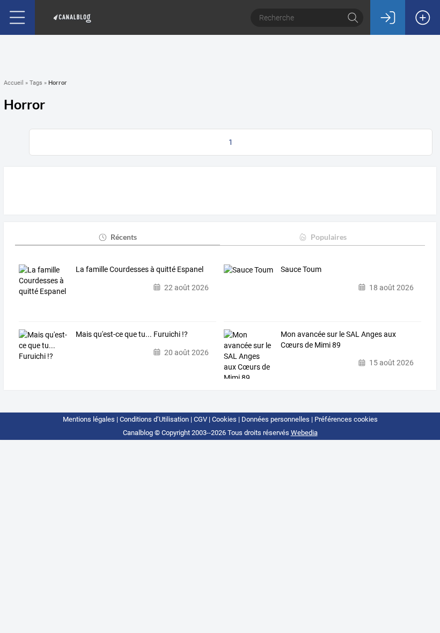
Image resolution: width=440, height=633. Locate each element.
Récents (124, 236)
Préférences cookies (346, 419)
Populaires (329, 236)
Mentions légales (89, 419)
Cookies (224, 419)
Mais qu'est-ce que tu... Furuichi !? (132, 334)
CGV (200, 419)
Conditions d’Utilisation (154, 419)
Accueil (14, 82)
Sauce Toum (301, 269)
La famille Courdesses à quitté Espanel (139, 269)
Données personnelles (275, 419)
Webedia (304, 433)
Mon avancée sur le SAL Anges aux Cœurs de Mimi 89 (338, 339)
